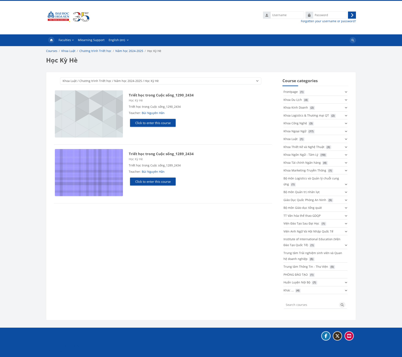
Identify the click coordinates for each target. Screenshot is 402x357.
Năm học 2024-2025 (129, 51)
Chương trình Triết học (95, 51)
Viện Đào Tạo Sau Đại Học (301, 223)
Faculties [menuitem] (65, 40)
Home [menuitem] (51, 40)
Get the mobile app (61, 351)
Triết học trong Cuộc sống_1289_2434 (161, 153)
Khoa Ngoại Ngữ (294, 131)
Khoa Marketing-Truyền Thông (304, 170)
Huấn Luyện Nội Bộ (296, 282)
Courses (51, 51)
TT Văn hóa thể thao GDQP (302, 216)
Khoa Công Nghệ (295, 123)
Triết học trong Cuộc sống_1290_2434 (161, 95)
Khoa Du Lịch (292, 100)
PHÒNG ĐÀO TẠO (295, 275)
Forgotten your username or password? (328, 21)
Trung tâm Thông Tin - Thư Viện (305, 267)
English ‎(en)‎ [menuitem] (117, 40)
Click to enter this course (153, 123)
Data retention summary (65, 346)
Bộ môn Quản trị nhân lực (301, 192)
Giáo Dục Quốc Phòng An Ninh (304, 200)
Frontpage (290, 92)
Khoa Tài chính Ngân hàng (302, 163)
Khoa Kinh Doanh (295, 107)
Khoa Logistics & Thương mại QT (306, 115)
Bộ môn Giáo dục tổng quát (302, 208)
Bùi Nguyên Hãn (153, 113)
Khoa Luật (68, 51)
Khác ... (288, 290)
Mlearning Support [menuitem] (91, 40)
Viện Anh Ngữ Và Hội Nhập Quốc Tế (308, 231)
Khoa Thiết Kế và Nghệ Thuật (303, 147)
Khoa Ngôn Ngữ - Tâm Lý (300, 155)
